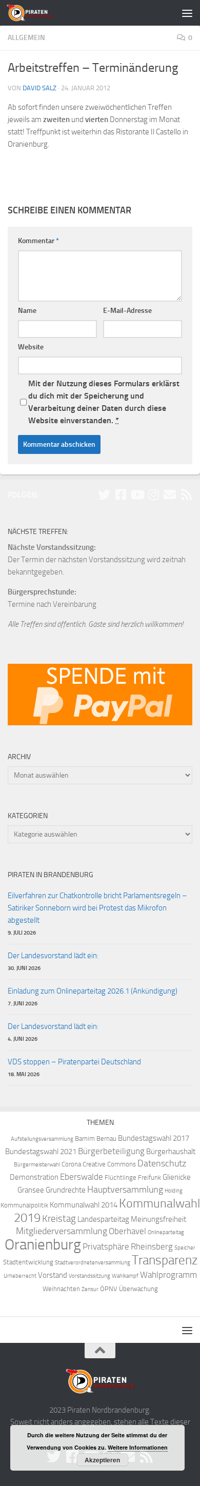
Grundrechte (66, 1190)
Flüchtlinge (120, 1177)
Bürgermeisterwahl (37, 1164)
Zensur (90, 1289)
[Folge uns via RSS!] (186, 494)
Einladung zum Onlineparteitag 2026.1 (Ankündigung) (92, 991)
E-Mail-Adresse (127, 310)
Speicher (184, 1247)
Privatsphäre (106, 1247)
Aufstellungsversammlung (42, 1139)
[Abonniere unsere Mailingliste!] (170, 494)
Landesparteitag (103, 1219)
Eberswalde (81, 1177)
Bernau (106, 1138)
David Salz (39, 88)
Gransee (30, 1190)
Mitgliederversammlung (61, 1231)
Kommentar (38, 240)
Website (31, 347)
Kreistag (59, 1218)
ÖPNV (108, 1289)
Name (27, 310)
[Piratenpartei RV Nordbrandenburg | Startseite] (37, 13)
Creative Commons (109, 1164)
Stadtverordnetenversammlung (92, 1262)
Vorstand (52, 1275)
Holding (174, 1190)
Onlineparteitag (166, 1232)
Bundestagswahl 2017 (153, 1138)
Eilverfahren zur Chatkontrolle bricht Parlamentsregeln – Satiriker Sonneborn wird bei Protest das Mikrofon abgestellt (97, 908)
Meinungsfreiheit (158, 1219)
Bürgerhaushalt (170, 1151)
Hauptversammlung (125, 1189)
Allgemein (26, 37)
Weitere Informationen (138, 1447)
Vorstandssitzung (89, 1276)
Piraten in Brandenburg (50, 874)
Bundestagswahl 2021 (40, 1151)
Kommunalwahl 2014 (83, 1205)
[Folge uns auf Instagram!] (153, 494)
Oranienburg (43, 1245)
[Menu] (187, 13)
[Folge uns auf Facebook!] (120, 494)
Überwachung (138, 1289)
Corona (71, 1164)
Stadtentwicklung (28, 1262)
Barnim (85, 1138)
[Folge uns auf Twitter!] (104, 494)
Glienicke (177, 1177)
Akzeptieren (102, 1459)
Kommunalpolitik (24, 1205)
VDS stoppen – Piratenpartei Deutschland (74, 1061)
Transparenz (164, 1260)
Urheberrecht (20, 1276)
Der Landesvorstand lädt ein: (53, 955)
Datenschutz (161, 1163)
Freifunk (149, 1177)
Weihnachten (61, 1289)
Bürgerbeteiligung (111, 1151)
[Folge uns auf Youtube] (137, 494)
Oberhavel (127, 1231)
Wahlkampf (125, 1276)
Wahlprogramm (168, 1275)
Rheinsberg (152, 1247)
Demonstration (34, 1177)
